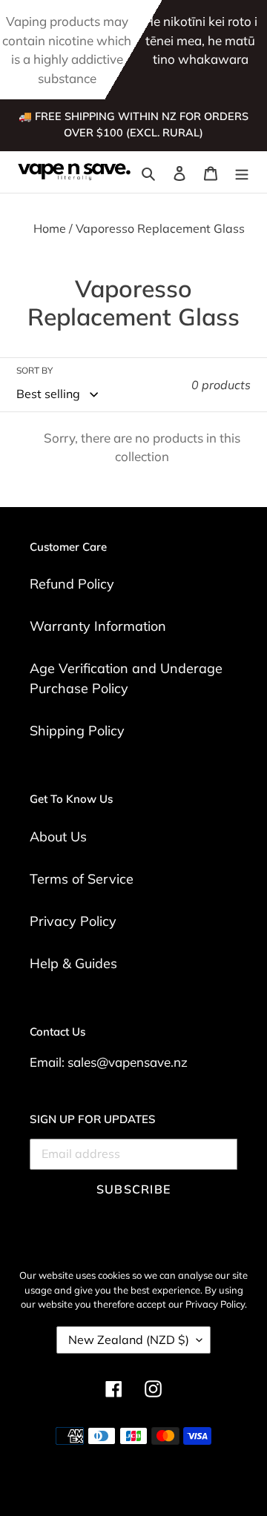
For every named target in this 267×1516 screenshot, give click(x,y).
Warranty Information (98, 626)
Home (49, 228)
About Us (58, 836)
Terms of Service (82, 878)
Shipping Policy (77, 730)
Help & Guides (73, 963)
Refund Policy (72, 583)
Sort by (34, 370)
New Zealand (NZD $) (128, 1339)
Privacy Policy (73, 921)
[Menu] (241, 172)
